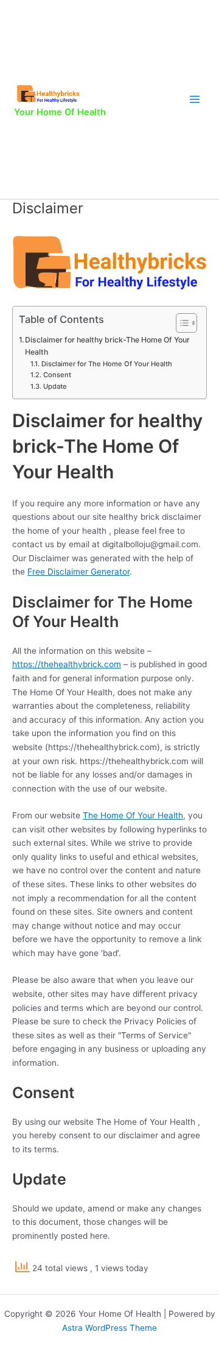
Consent (57, 374)
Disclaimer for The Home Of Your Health (106, 364)
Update (54, 386)
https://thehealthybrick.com (66, 664)
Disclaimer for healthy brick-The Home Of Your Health (107, 345)
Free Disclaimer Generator (78, 571)
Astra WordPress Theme (109, 1328)
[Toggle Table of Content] (180, 323)
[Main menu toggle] (194, 99)
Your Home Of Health (60, 112)
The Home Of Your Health (133, 815)
